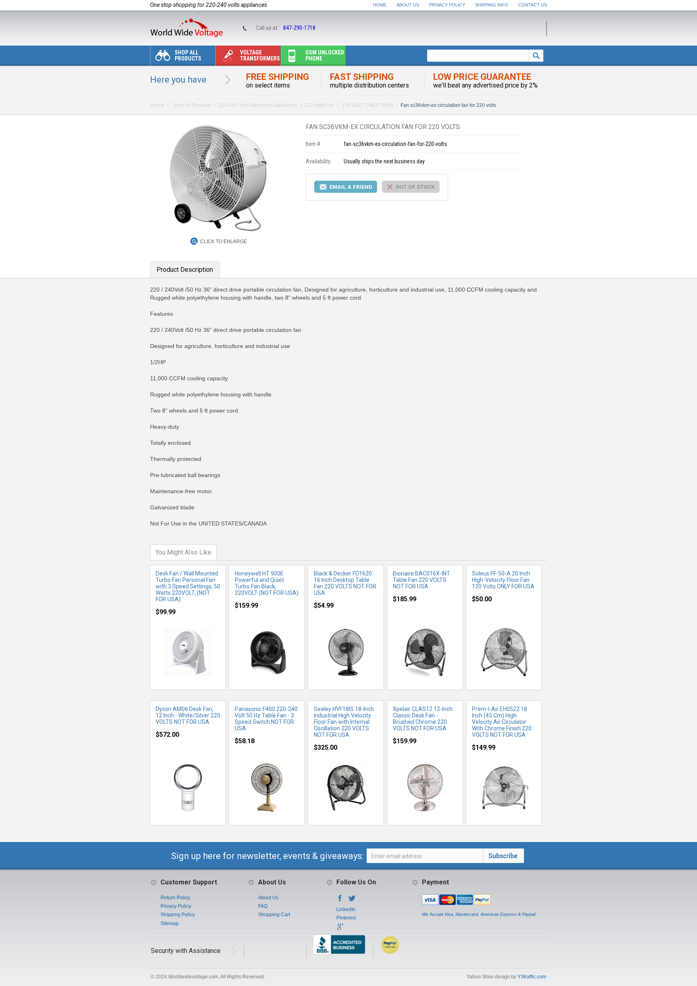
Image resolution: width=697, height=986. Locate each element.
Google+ (340, 929)
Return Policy (175, 898)
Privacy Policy (447, 4)
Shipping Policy (178, 914)
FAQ (262, 906)
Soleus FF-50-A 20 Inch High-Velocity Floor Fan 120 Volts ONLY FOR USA (503, 580)
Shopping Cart (274, 914)
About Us (407, 4)
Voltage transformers (260, 55)
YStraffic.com (532, 977)
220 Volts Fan (319, 105)
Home (379, 4)
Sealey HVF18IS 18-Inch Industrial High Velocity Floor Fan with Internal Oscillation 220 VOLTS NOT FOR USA (344, 722)
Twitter (352, 900)
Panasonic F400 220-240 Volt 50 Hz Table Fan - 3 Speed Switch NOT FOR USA (266, 719)
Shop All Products (188, 55)
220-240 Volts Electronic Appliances (258, 105)
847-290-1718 (299, 27)
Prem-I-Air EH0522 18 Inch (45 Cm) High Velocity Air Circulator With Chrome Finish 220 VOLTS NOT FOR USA (502, 722)
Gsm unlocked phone (324, 55)
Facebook (340, 900)
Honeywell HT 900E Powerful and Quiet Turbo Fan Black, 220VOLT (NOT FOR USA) (266, 583)
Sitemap (170, 923)
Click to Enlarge (223, 241)
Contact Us (532, 4)
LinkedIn (345, 909)
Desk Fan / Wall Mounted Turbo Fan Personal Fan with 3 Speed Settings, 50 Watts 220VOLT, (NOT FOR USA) (188, 586)
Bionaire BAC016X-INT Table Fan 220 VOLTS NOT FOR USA (421, 580)
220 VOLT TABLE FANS (367, 105)
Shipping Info (491, 4)
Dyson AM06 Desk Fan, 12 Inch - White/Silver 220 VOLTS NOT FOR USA (188, 715)
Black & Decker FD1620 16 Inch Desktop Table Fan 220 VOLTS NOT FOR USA (345, 583)
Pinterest (346, 918)
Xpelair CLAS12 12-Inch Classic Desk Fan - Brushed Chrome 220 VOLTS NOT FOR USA (423, 719)
